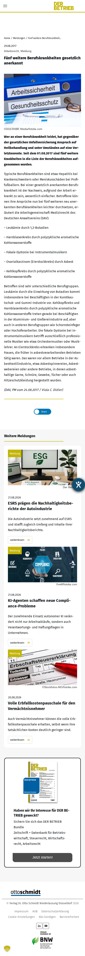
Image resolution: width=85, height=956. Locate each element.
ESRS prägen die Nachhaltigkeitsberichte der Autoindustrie (42, 497)
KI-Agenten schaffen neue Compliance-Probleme (42, 597)
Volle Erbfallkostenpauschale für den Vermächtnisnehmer (42, 697)
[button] (7, 949)
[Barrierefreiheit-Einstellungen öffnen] (78, 484)
